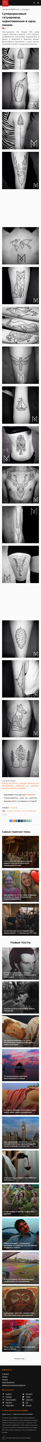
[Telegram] (30, 821)
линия (9, 811)
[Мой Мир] (16, 821)
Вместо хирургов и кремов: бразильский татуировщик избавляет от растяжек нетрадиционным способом (20, 785)
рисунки (17, 811)
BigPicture (15, 9)
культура (25, 9)
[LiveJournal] (22, 821)
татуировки (32, 811)
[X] (19, 821)
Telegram (30, 795)
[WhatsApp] (27, 821)
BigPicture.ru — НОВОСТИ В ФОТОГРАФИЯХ (17, 1414)
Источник (4, 814)
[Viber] (24, 821)
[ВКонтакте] (11, 821)
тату (24, 811)
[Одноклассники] (13, 821)
